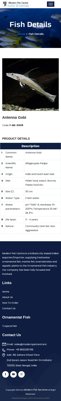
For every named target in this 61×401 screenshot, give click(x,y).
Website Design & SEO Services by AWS (30, 398)
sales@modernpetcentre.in (31, 344)
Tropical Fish (9, 326)
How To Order (10, 303)
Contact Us (8, 308)
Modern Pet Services (36, 389)
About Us (7, 297)
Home (21, 34)
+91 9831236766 (24, 349)
